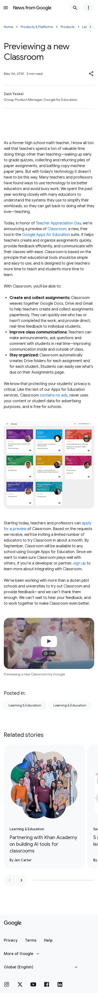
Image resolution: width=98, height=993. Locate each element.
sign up (79, 563)
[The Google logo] (13, 923)
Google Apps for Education (46, 234)
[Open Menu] (5, 7)
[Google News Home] (32, 7)
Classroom (57, 229)
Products (68, 27)
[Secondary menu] (88, 7)
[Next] (90, 27)
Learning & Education (25, 705)
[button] (91, 73)
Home (8, 27)
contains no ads (54, 395)
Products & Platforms (37, 27)
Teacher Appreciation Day (58, 223)
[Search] (75, 7)
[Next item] (21, 880)
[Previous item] (9, 880)
